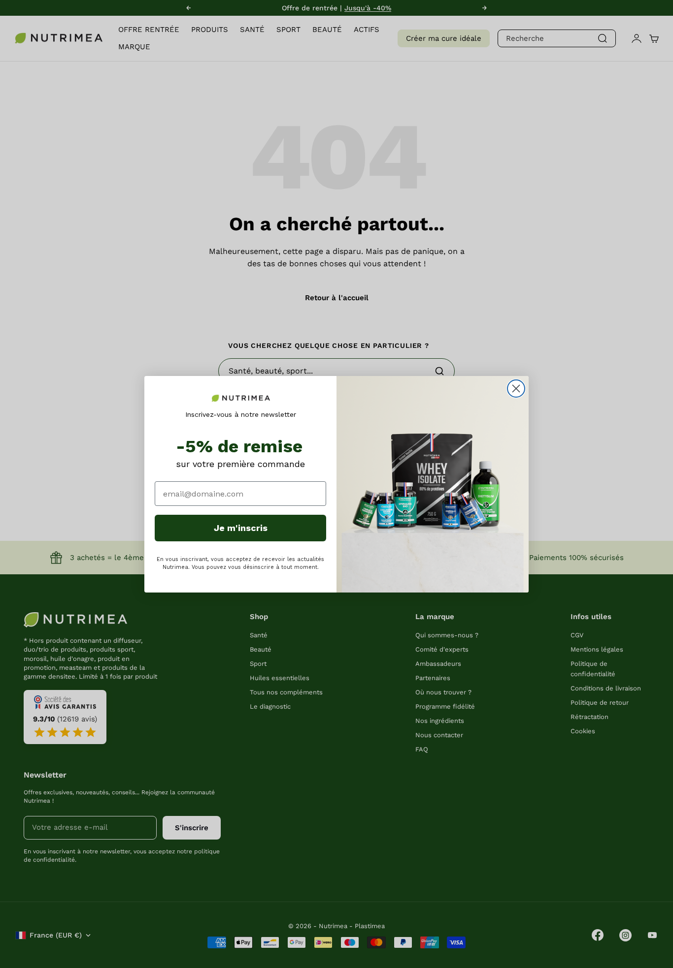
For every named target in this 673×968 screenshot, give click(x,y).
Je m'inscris (241, 528)
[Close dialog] (516, 388)
